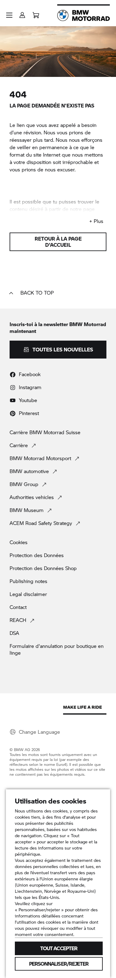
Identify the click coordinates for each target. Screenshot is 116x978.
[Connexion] (22, 13)
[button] (9, 15)
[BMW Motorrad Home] (83, 15)
